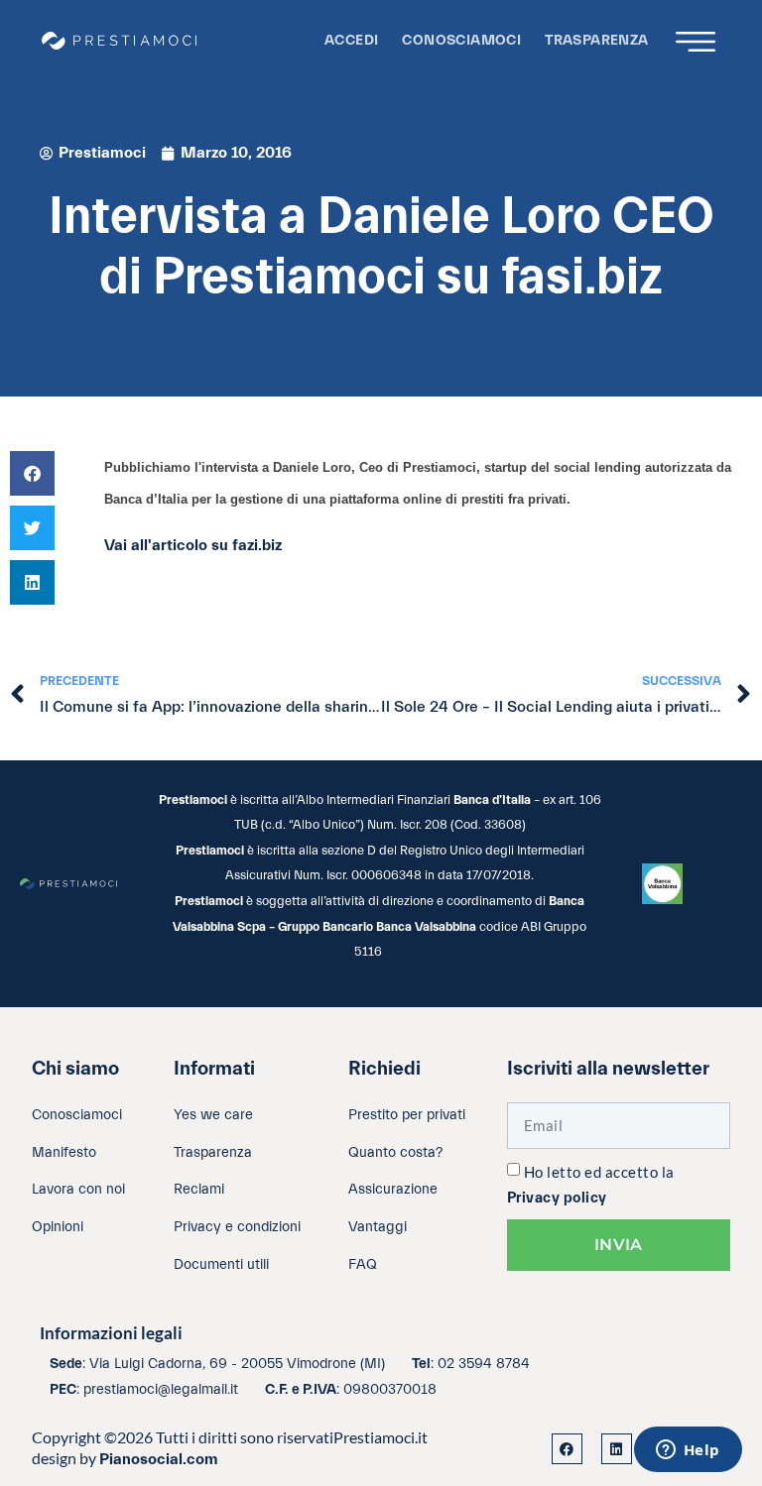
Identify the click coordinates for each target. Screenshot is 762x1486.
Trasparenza (596, 40)
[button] (32, 473)
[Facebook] (567, 1448)
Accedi (351, 40)
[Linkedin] (616, 1448)
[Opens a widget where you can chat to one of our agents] (687, 1451)
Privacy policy (557, 1198)
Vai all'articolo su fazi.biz (193, 545)
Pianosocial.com (158, 1459)
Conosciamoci (461, 40)
